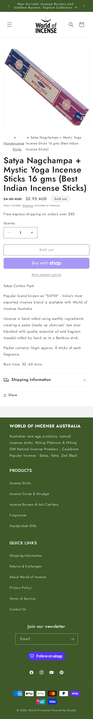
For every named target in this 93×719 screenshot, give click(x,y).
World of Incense (39, 710)
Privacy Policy (20, 587)
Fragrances (18, 515)
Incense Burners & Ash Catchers (34, 504)
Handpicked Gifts (23, 525)
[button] (9, 24)
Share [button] (12, 395)
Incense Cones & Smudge (29, 493)
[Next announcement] (84, 6)
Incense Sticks (20, 483)
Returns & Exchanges (25, 566)
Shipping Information (26, 555)
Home (8, 143)
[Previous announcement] (9, 6)
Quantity (9, 223)
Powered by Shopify (63, 710)
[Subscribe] (72, 639)
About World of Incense (28, 577)
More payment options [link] (47, 275)
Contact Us (18, 609)
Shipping (27, 205)
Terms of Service (23, 598)
